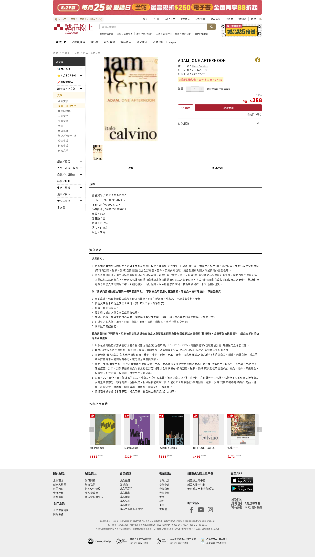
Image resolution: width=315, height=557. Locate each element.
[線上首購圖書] (241, 30)
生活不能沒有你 (164, 33)
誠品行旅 (125, 500)
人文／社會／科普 (67, 168)
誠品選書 (109, 42)
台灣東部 (164, 492)
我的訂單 (200, 19)
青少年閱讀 (63, 200)
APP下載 (170, 19)
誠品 (125, 484)
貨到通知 (228, 108)
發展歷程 (58, 492)
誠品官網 (125, 480)
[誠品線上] (73, 29)
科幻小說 (63, 145)
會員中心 (185, 19)
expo (172, 42)
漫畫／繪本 (63, 194)
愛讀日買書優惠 (125, 33)
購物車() (256, 19)
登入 (145, 19)
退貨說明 (217, 168)
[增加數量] (201, 89)
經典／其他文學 (91, 52)
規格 (131, 168)
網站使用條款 (93, 488)
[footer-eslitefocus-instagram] (210, 509)
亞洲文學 (63, 101)
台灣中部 (164, 484)
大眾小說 (63, 130)
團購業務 (58, 514)
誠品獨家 (125, 42)
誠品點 (242, 19)
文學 (76, 52)
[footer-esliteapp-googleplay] (242, 488)
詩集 (60, 125)
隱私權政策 (91, 492)
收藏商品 (215, 19)
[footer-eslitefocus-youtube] (201, 509)
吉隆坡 (163, 509)
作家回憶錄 (64, 111)
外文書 (66, 52)
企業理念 (58, 480)
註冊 (156, 19)
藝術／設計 (63, 181)
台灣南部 (164, 488)
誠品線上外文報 (66, 88)
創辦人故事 (59, 484)
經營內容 (58, 488)
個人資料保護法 (94, 496)
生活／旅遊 (63, 187)
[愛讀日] (157, 7)
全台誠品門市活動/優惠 (200, 488)
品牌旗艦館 (78, 42)
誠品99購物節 (107, 33)
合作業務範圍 (61, 510)
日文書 (61, 207)
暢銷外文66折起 (183, 33)
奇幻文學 (63, 150)
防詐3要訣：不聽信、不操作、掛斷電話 (80, 19)
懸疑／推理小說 (67, 135)
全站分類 (61, 42)
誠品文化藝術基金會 (131, 509)
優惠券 (229, 19)
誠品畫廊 (142, 42)
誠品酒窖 (125, 505)
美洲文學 (63, 116)
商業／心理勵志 (66, 174)
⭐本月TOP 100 (67, 75)
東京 (162, 505)
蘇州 (162, 501)
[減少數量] (188, 89)
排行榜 (95, 42)
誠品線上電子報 (196, 480)
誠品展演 (125, 496)
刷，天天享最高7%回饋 (200, 80)
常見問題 (90, 480)
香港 (162, 496)
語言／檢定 (63, 161)
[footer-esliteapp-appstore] (242, 480)
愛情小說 (63, 140)
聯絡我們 (90, 484)
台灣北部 (164, 480)
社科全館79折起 (144, 33)
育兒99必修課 (202, 33)
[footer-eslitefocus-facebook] (191, 509)
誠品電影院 (126, 488)
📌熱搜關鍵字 (65, 82)
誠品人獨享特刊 (196, 484)
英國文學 (63, 121)
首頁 (55, 52)
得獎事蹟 (58, 496)
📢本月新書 (64, 69)
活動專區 (158, 42)
